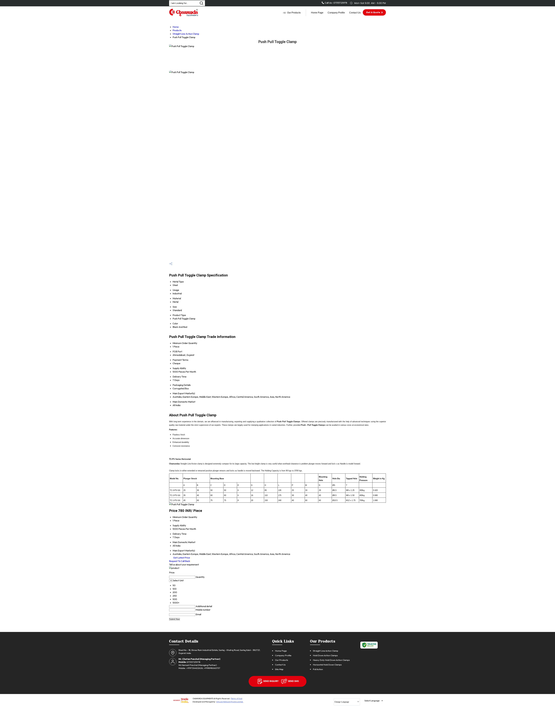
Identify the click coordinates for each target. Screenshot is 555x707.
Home (176, 26)
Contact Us (355, 12)
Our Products (294, 12)
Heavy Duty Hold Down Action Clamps (331, 660)
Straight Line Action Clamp (186, 33)
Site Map (279, 669)
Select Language (372, 700)
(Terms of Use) (236, 698)
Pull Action (318, 669)
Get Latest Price (181, 557)
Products (177, 30)
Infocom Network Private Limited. (229, 702)
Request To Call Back (179, 561)
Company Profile (336, 12)
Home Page (317, 12)
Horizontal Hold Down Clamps (327, 664)
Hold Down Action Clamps (325, 655)
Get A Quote (373, 12)
